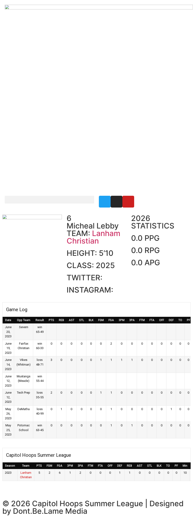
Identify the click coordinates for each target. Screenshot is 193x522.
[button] (49, 200)
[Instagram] (116, 202)
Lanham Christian (93, 237)
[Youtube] (128, 202)
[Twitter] (105, 202)
